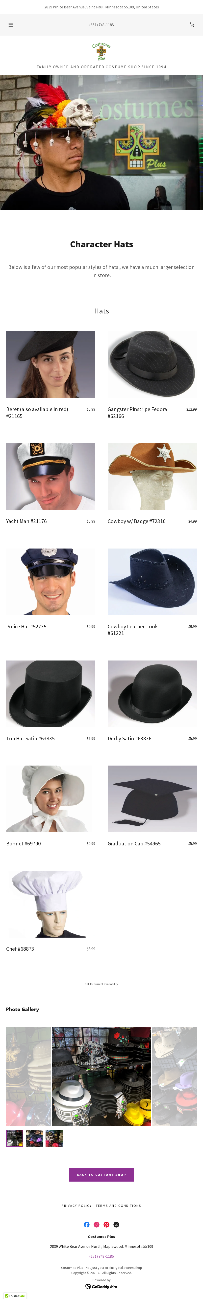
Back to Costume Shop (101, 1174)
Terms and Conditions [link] (118, 1205)
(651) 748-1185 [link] (101, 24)
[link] (192, 25)
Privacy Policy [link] (77, 1205)
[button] (14, 25)
